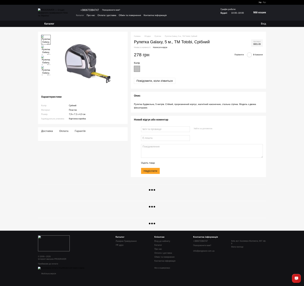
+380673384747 (89, 10)
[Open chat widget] (296, 278)
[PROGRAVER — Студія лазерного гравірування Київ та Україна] (54, 243)
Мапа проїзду (237, 247)
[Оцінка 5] (180, 163)
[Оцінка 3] (170, 163)
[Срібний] (137, 69)
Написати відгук (160, 47)
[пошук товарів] (66, 23)
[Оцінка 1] (160, 163)
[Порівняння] (251, 23)
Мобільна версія (48, 274)
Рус (264, 2)
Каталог (80, 15)
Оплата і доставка (107, 15)
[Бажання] (245, 23)
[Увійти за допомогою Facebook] (216, 129)
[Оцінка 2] (165, 163)
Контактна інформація (155, 15)
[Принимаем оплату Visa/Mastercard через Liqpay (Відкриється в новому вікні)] (61, 268)
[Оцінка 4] (175, 163)
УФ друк (120, 245)
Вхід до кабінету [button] (162, 241)
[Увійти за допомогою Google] (221, 129)
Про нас (91, 15)
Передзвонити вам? (111, 10)
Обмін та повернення (130, 15)
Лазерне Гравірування (126, 241)
